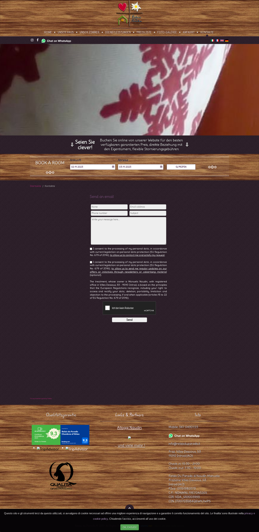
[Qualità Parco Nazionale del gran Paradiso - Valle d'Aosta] (61, 473)
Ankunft (75, 160)
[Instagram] (32, 40)
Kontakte (207, 32)
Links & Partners (129, 415)
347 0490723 (188, 427)
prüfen (182, 166)
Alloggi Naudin (129, 427)
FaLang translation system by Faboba (41, 398)
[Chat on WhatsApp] (56, 40)
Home (48, 32)
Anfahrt (189, 32)
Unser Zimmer (89, 32)
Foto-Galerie (167, 32)
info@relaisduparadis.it (184, 444)
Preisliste (144, 32)
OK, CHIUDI (130, 527)
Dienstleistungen (118, 32)
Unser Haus (66, 32)
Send (129, 319)
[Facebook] (37, 40)
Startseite (35, 186)
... (129, 445)
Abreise (123, 160)
